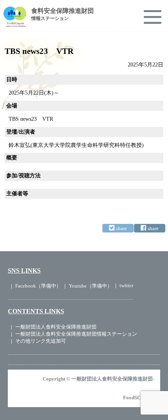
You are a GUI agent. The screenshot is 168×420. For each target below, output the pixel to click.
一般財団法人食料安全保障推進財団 (56, 327)
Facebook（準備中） (38, 286)
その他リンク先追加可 (40, 341)
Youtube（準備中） (90, 286)
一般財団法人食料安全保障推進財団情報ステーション (76, 334)
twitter (126, 285)
